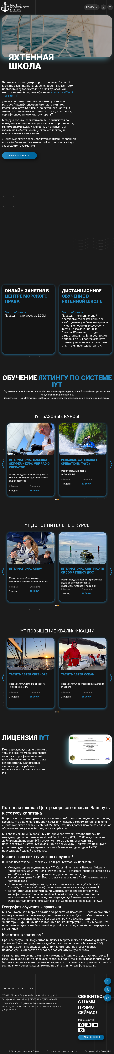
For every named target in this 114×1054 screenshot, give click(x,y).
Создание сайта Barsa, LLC (98, 1051)
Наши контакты (91, 1037)
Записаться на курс (19, 155)
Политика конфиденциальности (62, 1051)
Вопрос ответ (25, 988)
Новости (9, 988)
